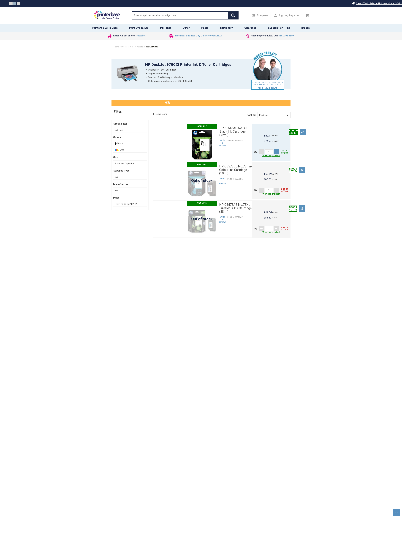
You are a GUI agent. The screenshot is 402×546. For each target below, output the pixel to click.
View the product (271, 155)
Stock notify (293, 170)
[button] (233, 15)
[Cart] (307, 15)
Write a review (222, 143)
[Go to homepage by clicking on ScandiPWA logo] (107, 15)
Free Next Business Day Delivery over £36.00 (198, 36)
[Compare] (303, 132)
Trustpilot (140, 36)
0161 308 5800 (286, 36)
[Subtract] (261, 151)
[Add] (276, 151)
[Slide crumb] (11, 3)
